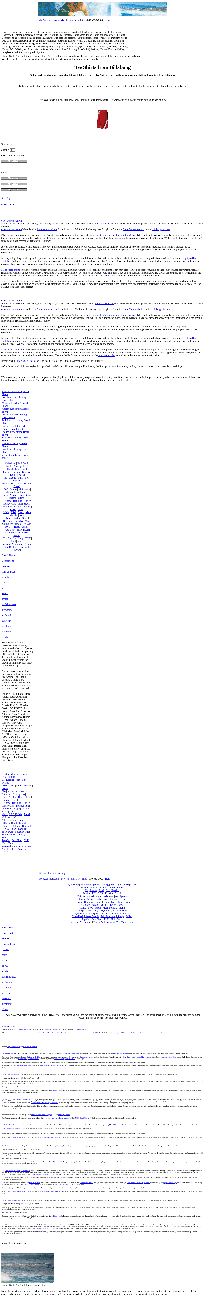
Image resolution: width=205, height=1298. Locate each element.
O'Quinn (7, 521)
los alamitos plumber (121, 1053)
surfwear (6, 620)
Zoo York (24, 547)
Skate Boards (23, 529)
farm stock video (106, 275)
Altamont (10, 492)
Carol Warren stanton (133, 229)
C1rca (21, 498)
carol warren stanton (11, 220)
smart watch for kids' (91, 1033)
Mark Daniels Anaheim (9, 1125)
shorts (5, 599)
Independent (24, 503)
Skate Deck (9, 529)
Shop (84, 20)
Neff (21, 515)
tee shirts (6, 626)
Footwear (6, 566)
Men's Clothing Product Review (28, 1059)
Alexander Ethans (22, 1029)
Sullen (17, 535)
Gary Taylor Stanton (13, 1047)
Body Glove (25, 495)
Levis (20, 509)
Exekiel (12, 477)
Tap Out (7, 538)
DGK (19, 483)
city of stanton (21, 1033)
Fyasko (16, 480)
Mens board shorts (10, 269)
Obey (25, 518)
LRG (13, 512)
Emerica (26, 472)
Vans (19, 541)
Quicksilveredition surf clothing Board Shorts (13, 427)
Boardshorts (8, 560)
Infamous (7, 506)
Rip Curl (27, 524)
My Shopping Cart (70, 20)
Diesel (17, 486)
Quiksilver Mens (22, 521)
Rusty (17, 526)
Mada (6, 512)
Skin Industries (12, 532)
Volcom (6, 544)
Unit (13, 541)
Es (5, 477)
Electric (7, 472)
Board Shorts (8, 555)
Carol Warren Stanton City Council (54, 1033)
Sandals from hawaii (86, 1057)
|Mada (9, 466)
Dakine (5, 483)
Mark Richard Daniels (116, 1125)
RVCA (8, 526)
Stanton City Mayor (8, 1053)
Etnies (20, 474)
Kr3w (13, 509)
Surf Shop (18, 538)
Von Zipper (18, 544)
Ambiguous (22, 492)
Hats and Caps (9, 571)
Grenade (7, 500)
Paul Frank (23, 463)
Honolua (17, 500)
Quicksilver (13, 469)
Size (3, 144)
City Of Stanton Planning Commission (17, 1099)
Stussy (25, 532)
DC (13, 483)
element (16, 472)
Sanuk (25, 526)
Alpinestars (24, 489)
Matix (21, 512)
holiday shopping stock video (69, 1053)
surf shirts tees (9, 604)
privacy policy (8, 204)
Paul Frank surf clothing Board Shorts (14, 398)
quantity (5, 149)
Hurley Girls (9, 503)
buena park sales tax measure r (60, 1118)
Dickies (28, 483)
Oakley (16, 518)
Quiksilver (10, 463)
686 (6, 489)
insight (17, 506)
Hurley (27, 500)
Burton (12, 498)
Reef (25, 466)
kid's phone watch (104, 223)
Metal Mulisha (110, 907)
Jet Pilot (27, 506)
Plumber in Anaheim (47, 229)
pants (4, 582)
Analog (17, 466)
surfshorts (7, 609)
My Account (44, 20)
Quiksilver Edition (11, 524)
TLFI (28, 538)
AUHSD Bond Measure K (82, 1118)
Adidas (13, 489)
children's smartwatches (12, 1074)
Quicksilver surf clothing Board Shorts (14, 416)
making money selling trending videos (116, 235)
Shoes (5, 593)
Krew (17, 549)
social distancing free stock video (50, 1065)
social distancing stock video (22, 1065)
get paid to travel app (170, 1057)
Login (56, 20)
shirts (4, 588)
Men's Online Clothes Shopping (41, 1115)
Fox (27, 477)
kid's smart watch (26, 360)
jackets (5, 577)
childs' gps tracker (161, 229)
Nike (8, 518)
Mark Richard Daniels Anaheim (12, 1128)
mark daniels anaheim (30, 1047)
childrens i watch (56, 1090)
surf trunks (7, 615)
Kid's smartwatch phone (128, 1033)
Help (107, 20)
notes (4, 172)
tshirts (5, 637)
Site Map (5, 198)
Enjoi (13, 474)
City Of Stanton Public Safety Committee (44, 1103)
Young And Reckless (18, 545)
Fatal (20, 477)
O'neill (24, 469)
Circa (5, 495)
